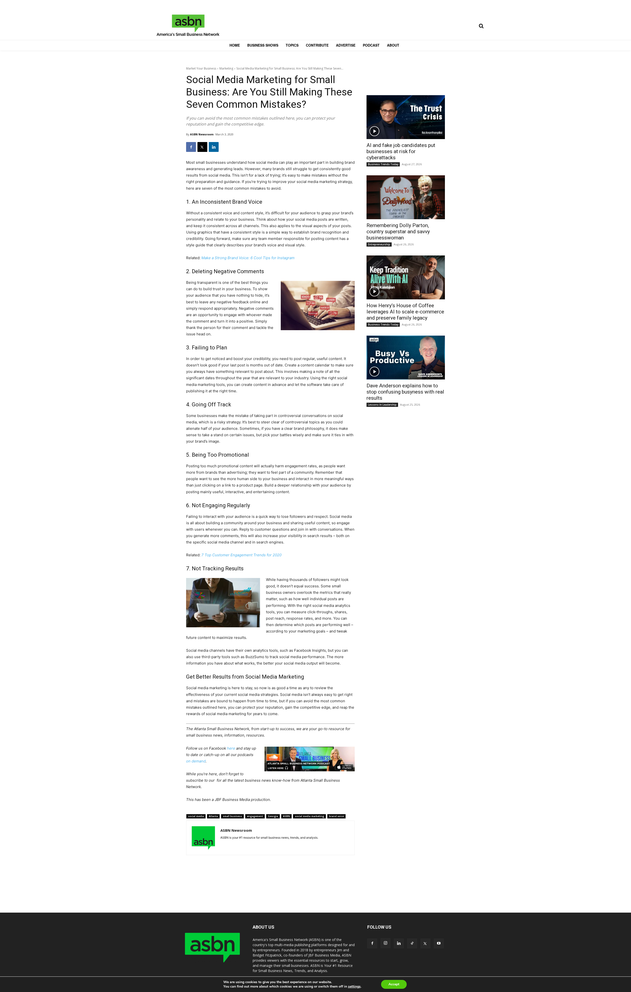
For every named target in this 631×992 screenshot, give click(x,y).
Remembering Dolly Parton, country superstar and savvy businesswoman (398, 231)
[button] (481, 26)
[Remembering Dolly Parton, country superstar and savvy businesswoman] (406, 197)
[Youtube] (439, 943)
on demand (196, 761)
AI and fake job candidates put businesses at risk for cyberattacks (401, 151)
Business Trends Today (383, 164)
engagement (255, 816)
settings (354, 986)
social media (196, 816)
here (231, 748)
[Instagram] (385, 943)
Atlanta (213, 816)
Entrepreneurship (379, 244)
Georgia (273, 816)
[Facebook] (191, 147)
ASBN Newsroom (201, 134)
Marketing (226, 68)
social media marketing (309, 816)
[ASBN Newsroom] (203, 838)
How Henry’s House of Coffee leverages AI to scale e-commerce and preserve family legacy (405, 312)
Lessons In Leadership (382, 404)
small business (232, 816)
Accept (393, 984)
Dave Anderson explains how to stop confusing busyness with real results (405, 392)
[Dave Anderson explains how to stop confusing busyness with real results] (406, 357)
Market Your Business (201, 68)
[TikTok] (412, 943)
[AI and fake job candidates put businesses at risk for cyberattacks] (406, 117)
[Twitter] (202, 147)
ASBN (286, 816)
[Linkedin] (214, 147)
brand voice (336, 816)
